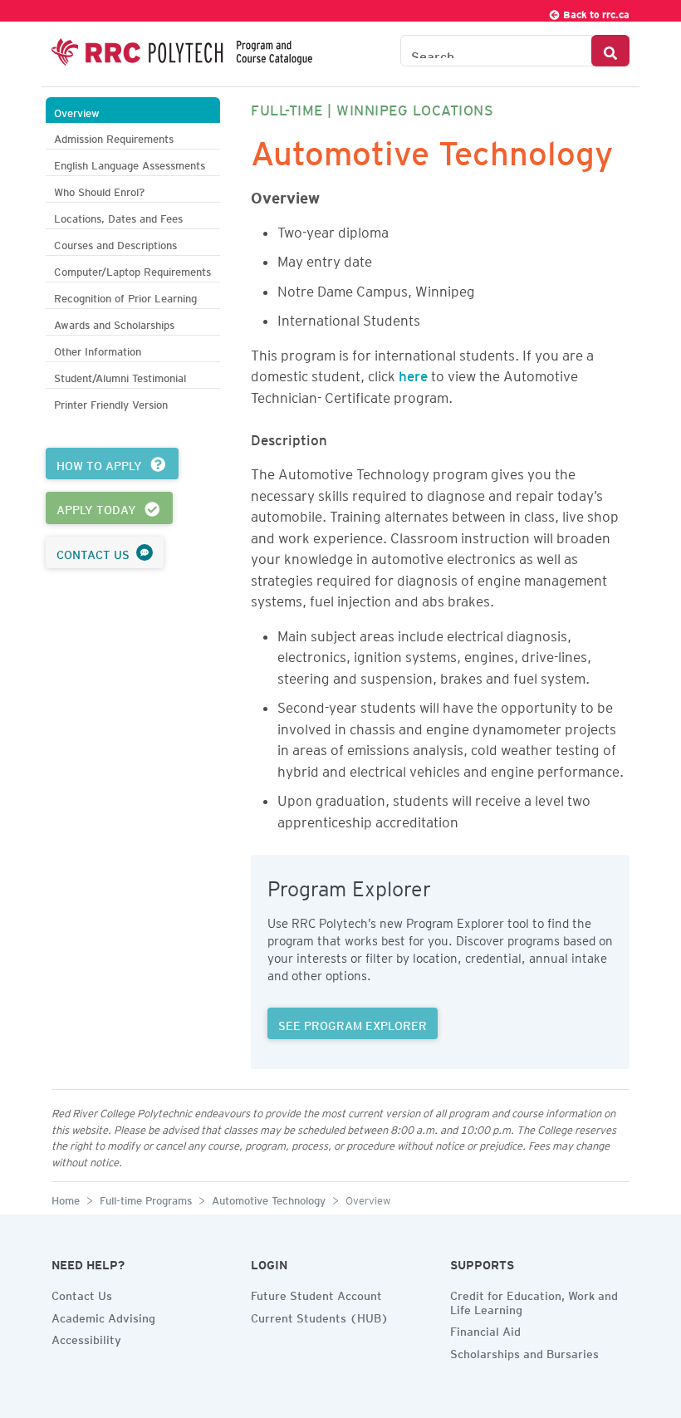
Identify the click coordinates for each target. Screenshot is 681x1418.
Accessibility (86, 1337)
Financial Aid (485, 1329)
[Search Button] (610, 50)
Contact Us (81, 1293)
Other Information (97, 349)
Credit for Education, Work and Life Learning (534, 1300)
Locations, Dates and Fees (118, 216)
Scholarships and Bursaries (524, 1351)
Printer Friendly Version (111, 402)
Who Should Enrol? (99, 190)
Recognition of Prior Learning (125, 296)
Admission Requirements (114, 136)
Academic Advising (103, 1316)
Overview (77, 111)
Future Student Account (316, 1293)
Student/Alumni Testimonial (120, 376)
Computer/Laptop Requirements (132, 269)
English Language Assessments (129, 163)
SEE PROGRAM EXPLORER (352, 1023)
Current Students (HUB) (320, 1316)
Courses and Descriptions (115, 243)
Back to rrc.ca (595, 12)
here (413, 373)
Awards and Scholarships (114, 322)
